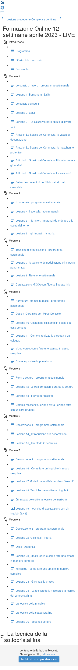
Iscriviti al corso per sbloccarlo (39, 659)
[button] (2, 3)
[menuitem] (2, 9)
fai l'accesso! (49, 654)
